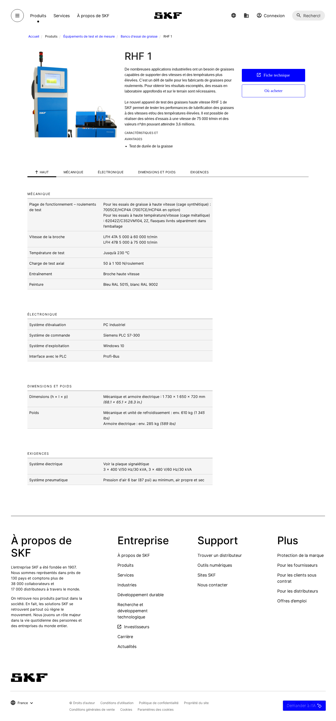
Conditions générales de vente (92, 709)
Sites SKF (206, 575)
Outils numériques (214, 565)
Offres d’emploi (292, 601)
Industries (126, 584)
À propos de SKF (133, 555)
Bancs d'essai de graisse (139, 36)
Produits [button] (38, 15)
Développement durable (140, 594)
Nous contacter (212, 584)
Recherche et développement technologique (132, 610)
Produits (125, 565)
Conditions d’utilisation (116, 703)
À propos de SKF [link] (93, 15)
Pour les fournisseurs (297, 565)
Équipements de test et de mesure (89, 36)
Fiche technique (276, 75)
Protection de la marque (300, 555)
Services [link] (61, 15)
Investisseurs (136, 626)
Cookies (126, 709)
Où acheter (273, 90)
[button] (233, 15)
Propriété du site (196, 703)
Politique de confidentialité (159, 703)
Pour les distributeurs (297, 591)
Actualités (126, 646)
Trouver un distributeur (219, 555)
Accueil (33, 36)
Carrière (125, 636)
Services (125, 575)
